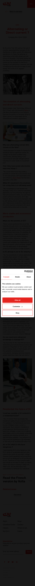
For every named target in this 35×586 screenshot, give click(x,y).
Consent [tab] (6, 277)
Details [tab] (17, 277)
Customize (16, 306)
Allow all (17, 300)
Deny (17, 313)
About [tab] (29, 277)
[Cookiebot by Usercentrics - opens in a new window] (25, 271)
